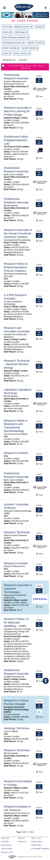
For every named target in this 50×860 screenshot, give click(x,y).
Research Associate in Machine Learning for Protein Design (18, 111)
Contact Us (22, 842)
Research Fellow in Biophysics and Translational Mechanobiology (16, 426)
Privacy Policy (36, 842)
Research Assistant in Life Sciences (17, 808)
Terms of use (36, 838)
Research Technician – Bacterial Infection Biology (17, 364)
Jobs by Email (6, 849)
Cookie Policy (36, 845)
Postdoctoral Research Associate (16, 76)
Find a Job (5, 838)
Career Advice (6, 845)
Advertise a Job (7, 852)
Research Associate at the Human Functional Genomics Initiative (18, 233)
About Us (21, 838)
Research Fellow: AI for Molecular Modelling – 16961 (16, 622)
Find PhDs (5, 842)
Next (32, 832)
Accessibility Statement (40, 849)
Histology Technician (16, 728)
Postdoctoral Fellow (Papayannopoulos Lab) (16, 140)
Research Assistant (16, 453)
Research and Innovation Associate (16, 329)
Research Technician (17, 532)
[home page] (24, 11)
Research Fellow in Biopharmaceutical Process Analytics (16, 267)
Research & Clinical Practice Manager (16, 702)
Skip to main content (10, 2)
